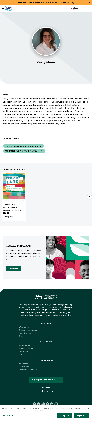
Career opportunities (28, 330)
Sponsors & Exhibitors (28, 370)
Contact (22, 336)
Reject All (81, 416)
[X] (38, 404)
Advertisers (24, 364)
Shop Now (9, 217)
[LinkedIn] (47, 404)
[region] (46, 413)
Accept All (64, 416)
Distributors (24, 367)
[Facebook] (34, 404)
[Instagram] (43, 404)
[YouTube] (51, 404)
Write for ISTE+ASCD (27, 354)
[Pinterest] (56, 404)
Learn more (13, 269)
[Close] (88, 408)
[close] (90, 2)
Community (24, 351)
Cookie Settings (8, 415)
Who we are (24, 327)
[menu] (2, 8)
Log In (84, 8)
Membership (24, 345)
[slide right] (89, 196)
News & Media (25, 333)
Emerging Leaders (26, 348)
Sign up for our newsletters (46, 379)
